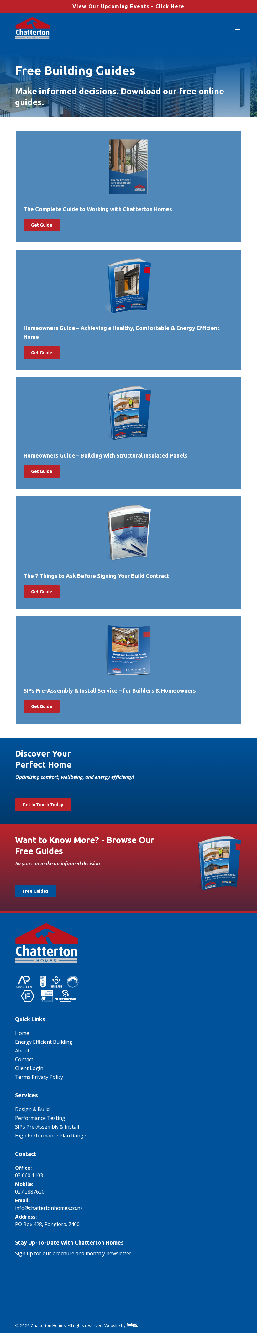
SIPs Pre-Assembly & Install (47, 1126)
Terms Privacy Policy (39, 1076)
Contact (24, 1059)
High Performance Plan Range (50, 1135)
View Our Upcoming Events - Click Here (128, 6)
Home (22, 1033)
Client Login (29, 1068)
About (22, 1050)
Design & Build (32, 1109)
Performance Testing (40, 1118)
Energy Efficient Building (43, 1041)
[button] (238, 28)
